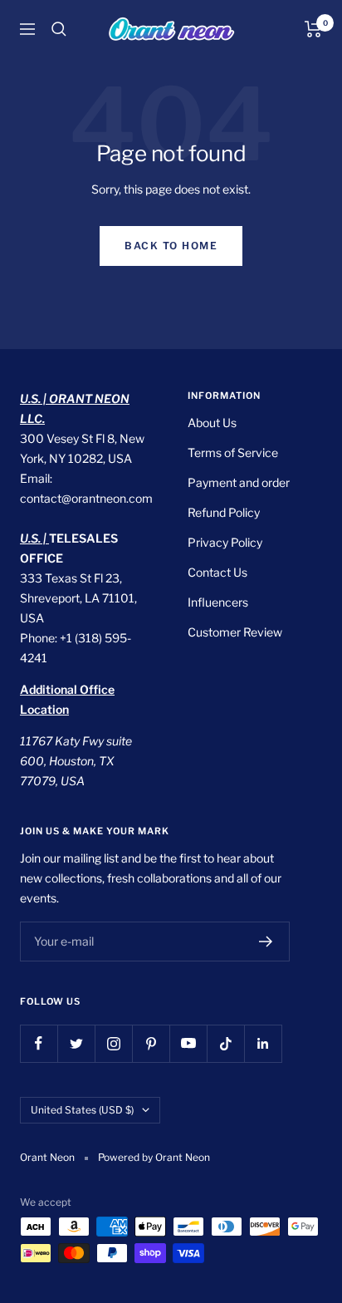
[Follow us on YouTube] (188, 1043)
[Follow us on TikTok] (225, 1043)
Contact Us (217, 572)
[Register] (266, 941)
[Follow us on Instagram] (113, 1043)
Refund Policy (224, 512)
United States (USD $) (82, 1110)
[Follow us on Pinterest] (150, 1043)
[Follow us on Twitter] (76, 1043)
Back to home (171, 245)
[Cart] (313, 29)
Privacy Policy (225, 542)
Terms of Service (233, 452)
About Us (212, 422)
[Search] (58, 29)
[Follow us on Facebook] (38, 1043)
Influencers (218, 602)
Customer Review (235, 632)
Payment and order (239, 482)
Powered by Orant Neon (154, 1157)
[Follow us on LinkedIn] (262, 1043)
